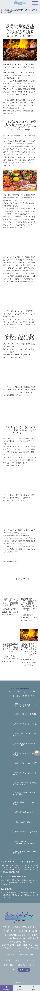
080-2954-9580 (27, 931)
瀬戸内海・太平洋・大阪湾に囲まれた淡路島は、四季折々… (10, 611)
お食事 (16, 960)
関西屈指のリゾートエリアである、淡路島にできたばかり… (28, 662)
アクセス (33, 965)
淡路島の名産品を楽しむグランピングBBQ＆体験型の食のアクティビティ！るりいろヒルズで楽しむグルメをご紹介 (28, 649)
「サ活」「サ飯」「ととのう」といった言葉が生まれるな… (10, 658)
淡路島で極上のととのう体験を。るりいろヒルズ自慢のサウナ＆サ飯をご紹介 (10, 648)
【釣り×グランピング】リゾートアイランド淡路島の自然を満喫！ (10, 602)
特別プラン (22, 965)
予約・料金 (24, 970)
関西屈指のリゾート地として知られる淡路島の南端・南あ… (29, 617)
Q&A (14, 970)
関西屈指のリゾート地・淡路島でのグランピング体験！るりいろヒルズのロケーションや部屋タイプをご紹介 (29, 605)
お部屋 (7, 960)
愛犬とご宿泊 (8, 965)
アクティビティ (29, 960)
